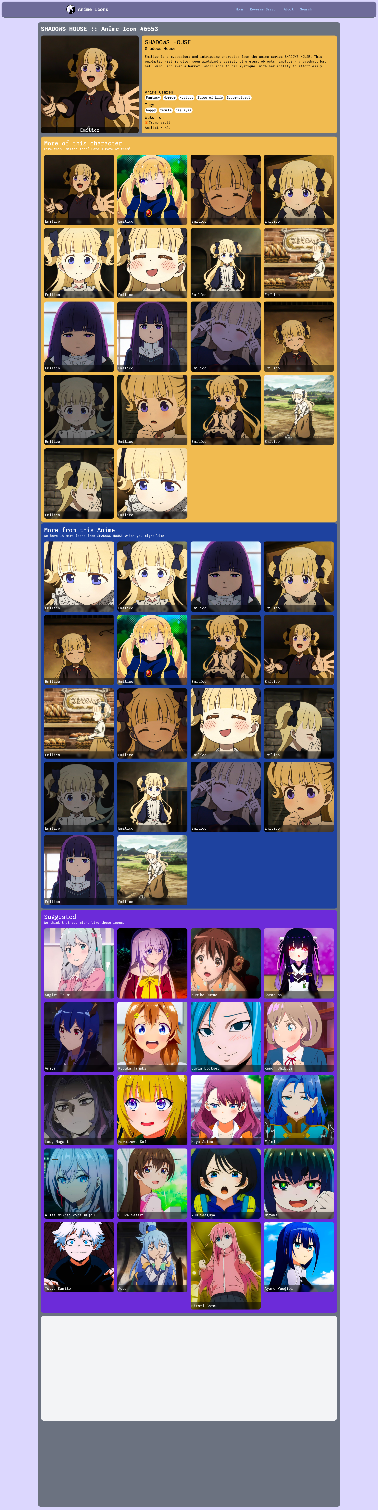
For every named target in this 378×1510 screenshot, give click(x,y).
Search (306, 9)
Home (240, 9)
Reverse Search (264, 9)
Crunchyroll (159, 122)
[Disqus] (189, 1368)
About (289, 9)
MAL (167, 128)
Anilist (152, 128)
